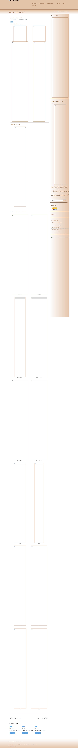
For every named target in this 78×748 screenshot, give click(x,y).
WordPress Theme (33, 744)
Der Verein (34, 3)
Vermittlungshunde (50, 3)
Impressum (10, 741)
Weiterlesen (12, 733)
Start (54, 11)
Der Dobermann (41, 3)
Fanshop (33, 5)
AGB (21, 741)
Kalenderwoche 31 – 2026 (56, 229)
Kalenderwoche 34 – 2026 (15, 730)
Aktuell (58, 11)
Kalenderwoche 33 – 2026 (27, 730)
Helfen (64, 3)
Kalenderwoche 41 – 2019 (42, 718)
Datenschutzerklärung (16, 741)
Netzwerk (58, 3)
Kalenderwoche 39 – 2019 (15, 718)
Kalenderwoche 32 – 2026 (40, 730)
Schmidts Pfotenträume (12, 746)
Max (54, 184)
